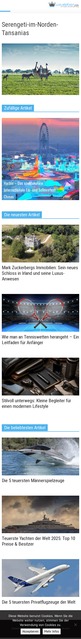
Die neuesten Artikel (22, 214)
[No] (75, 624)
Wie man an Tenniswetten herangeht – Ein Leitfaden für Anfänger (40, 339)
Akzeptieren (30, 631)
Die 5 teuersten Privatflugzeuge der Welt (38, 602)
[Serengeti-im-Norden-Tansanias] (40, 70)
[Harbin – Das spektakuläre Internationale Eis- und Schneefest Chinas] (40, 166)
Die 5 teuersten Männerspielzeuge (33, 480)
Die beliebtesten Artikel (24, 427)
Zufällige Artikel (18, 108)
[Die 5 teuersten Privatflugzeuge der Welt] (40, 578)
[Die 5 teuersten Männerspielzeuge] (40, 456)
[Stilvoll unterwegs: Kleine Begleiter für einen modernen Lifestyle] (40, 376)
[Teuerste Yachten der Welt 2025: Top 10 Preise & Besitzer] (40, 514)
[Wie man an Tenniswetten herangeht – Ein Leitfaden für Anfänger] (40, 313)
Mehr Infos (51, 631)
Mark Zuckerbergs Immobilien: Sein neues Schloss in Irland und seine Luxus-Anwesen (40, 273)
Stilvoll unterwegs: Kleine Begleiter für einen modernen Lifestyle (36, 403)
